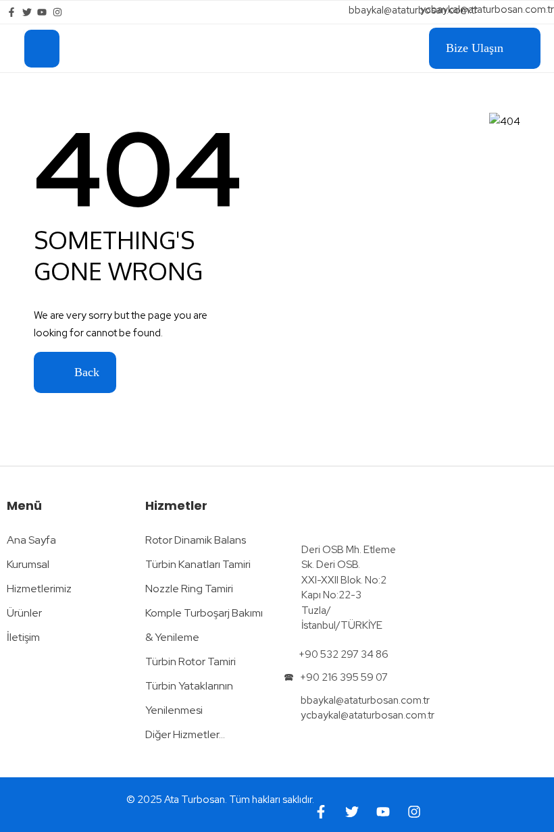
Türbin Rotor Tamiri (190, 661)
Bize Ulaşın (474, 48)
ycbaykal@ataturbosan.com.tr (487, 9)
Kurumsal (28, 564)
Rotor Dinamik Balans (195, 540)
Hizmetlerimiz (39, 588)
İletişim (23, 637)
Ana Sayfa (31, 540)
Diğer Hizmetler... (185, 734)
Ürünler (24, 613)
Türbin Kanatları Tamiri (198, 564)
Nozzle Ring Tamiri (189, 588)
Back (85, 372)
